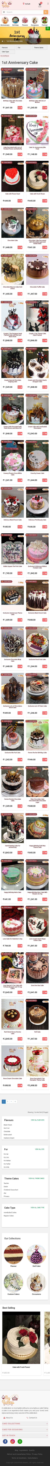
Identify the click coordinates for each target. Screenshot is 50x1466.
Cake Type (5, 52)
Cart (40, 5)
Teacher (6, 1183)
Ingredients (23, 1450)
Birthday (15, 25)
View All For (39, 1149)
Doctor (6, 1186)
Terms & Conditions (19, 1458)
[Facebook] (5, 1442)
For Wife (6, 1167)
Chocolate (7, 1131)
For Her (6, 1154)
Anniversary (5, 25)
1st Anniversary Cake (15, 41)
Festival (44, 25)
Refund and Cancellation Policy (19, 1454)
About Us (9, 1418)
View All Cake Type (37, 1207)
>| (15, 1101)
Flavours (5, 47)
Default (27, 4)
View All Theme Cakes (36, 1178)
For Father (7, 1164)
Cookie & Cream (9, 1138)
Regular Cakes (9, 1216)
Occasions (35, 25)
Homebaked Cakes (10, 1212)
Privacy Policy (37, 1454)
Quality (32, 1450)
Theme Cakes (38, 47)
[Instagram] (12, 1442)
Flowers (25, 25)
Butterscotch (8, 1135)
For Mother (7, 1160)
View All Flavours (37, 1120)
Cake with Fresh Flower (21, 1367)
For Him (6, 1157)
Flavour (13, 1266)
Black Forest (8, 1125)
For (19, 47)
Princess (6, 1196)
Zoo (5, 1193)
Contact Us (33, 1418)
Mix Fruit (6, 1128)
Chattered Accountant (11, 1190)
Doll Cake (36, 1266)
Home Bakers (33, 1458)
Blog (16, 1450)
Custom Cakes (13, 1294)
